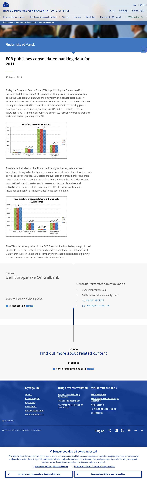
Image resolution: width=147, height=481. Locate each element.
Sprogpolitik (97, 413)
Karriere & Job (138, 11)
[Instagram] (122, 430)
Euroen (78, 17)
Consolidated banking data (71, 369)
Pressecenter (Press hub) (111, 17)
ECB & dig (123, 11)
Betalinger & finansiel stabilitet (43, 17)
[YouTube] (129, 430)
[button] (138, 5)
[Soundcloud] (135, 430)
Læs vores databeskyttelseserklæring (51, 467)
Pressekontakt (17, 306)
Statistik (65, 17)
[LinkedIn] (116, 430)
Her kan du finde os (34, 415)
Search (135, 5)
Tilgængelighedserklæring (103, 409)
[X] (110, 430)
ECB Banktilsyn (134, 17)
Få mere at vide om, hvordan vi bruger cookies (94, 467)
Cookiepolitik (97, 405)
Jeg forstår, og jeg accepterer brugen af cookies (39, 474)
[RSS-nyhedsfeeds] (142, 430)
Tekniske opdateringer (69, 401)
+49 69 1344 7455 (95, 301)
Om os (111, 11)
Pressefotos (31, 407)
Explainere (30, 403)
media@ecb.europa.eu (98, 306)
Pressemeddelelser (46, 22)
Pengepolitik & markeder (14, 17)
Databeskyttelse (98, 395)
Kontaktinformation (34, 411)
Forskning (90, 17)
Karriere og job (32, 399)
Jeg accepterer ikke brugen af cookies (108, 474)
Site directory (9, 421)
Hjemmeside (8, 22)
